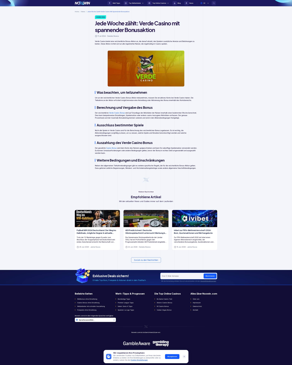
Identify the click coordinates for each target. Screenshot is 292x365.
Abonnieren (210, 276)
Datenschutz (197, 306)
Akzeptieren (172, 356)
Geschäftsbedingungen (208, 281)
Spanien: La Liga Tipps (126, 310)
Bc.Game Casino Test (164, 299)
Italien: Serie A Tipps (125, 306)
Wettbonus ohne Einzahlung (87, 299)
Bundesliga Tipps (124, 299)
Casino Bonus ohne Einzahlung (88, 303)
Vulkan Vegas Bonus (164, 310)
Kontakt (195, 310)
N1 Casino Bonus (163, 306)
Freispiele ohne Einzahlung (86, 310)
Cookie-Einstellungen (139, 360)
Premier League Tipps (126, 303)
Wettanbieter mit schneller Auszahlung (91, 306)
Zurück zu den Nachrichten (146, 260)
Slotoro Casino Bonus (164, 303)
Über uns (196, 299)
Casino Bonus (111, 148)
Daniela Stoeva (113, 36)
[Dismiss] (184, 356)
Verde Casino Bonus (117, 113)
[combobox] (95, 320)
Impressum (197, 303)
